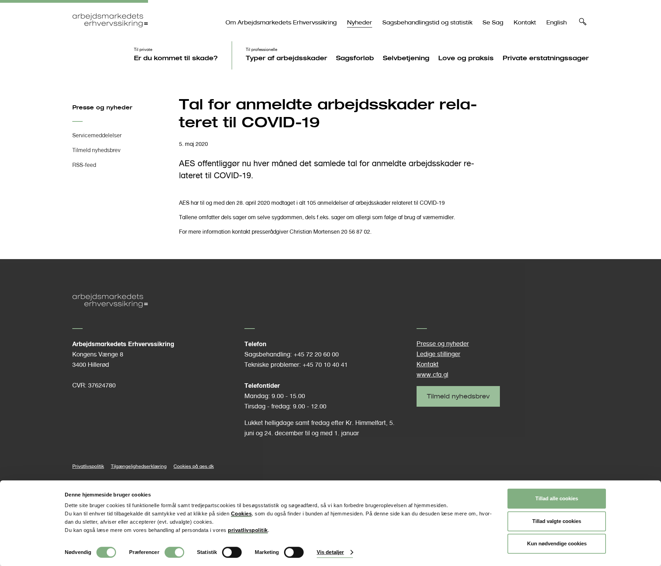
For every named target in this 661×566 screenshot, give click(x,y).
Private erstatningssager (546, 58)
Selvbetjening (406, 58)
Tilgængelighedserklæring (139, 466)
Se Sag (493, 22)
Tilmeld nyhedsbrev (96, 150)
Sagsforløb (355, 58)
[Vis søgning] (583, 23)
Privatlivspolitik (88, 466)
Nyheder (359, 22)
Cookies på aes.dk (194, 466)
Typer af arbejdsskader (286, 58)
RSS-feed (84, 165)
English (556, 22)
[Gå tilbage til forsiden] (110, 33)
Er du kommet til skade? (176, 58)
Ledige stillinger (438, 353)
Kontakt (525, 22)
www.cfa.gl (432, 374)
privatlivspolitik (248, 530)
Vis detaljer (330, 552)
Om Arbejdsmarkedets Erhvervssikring (281, 22)
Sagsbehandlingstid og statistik (427, 22)
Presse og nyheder (102, 107)
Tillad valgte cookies (556, 521)
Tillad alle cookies (556, 498)
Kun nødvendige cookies (557, 543)
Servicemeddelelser (97, 135)
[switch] (174, 552)
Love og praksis (466, 58)
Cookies (241, 513)
